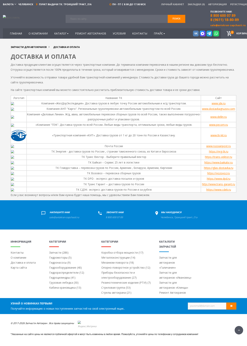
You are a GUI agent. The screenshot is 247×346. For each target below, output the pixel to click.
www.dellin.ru (218, 117)
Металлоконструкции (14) (118, 257)
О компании (18, 257)
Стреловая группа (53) (116, 287)
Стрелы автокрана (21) (116, 292)
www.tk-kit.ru (219, 135)
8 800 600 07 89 (114, 217)
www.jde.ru (219, 103)
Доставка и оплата (23, 262)
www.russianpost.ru (218, 146)
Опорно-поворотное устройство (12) (125, 267)
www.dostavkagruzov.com (218, 109)
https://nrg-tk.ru (218, 151)
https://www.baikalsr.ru (218, 162)
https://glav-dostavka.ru (218, 168)
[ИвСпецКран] (11, 17)
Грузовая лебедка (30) (64, 282)
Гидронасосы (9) (60, 262)
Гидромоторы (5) (60, 257)
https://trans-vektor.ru (218, 157)
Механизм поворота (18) (117, 262)
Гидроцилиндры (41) (62, 277)
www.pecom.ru (218, 125)
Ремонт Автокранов (172, 292)
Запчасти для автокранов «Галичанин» (168, 262)
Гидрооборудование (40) (65, 267)
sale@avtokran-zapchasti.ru (228, 25)
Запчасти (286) (59, 252)
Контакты (17, 252)
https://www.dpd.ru (218, 178)
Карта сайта (19, 267)
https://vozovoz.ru (218, 173)
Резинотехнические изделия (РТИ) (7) (126, 282)
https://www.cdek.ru (218, 189)
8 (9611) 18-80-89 (224, 19)
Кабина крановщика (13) (65, 287)
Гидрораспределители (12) (66, 272)
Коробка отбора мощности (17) (122, 252)
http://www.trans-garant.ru (218, 184)
